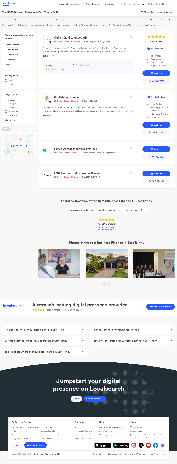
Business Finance (27, 20)
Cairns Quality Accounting (107, 229)
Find (15, 20)
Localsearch (6, 20)
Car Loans (11, 59)
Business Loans (13, 54)
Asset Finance (12, 49)
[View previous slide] (104, 284)
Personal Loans (13, 44)
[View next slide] (109, 284)
